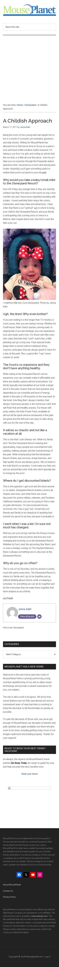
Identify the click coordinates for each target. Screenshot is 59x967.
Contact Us (8, 891)
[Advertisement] (29, 66)
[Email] (39, 616)
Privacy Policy (9, 897)
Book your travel (29, 774)
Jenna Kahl (24, 609)
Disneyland (19, 628)
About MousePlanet (12, 885)
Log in (48, 956)
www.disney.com (40, 916)
